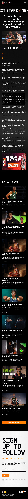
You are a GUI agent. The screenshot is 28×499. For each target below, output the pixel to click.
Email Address (5, 467)
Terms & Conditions (18, 479)
